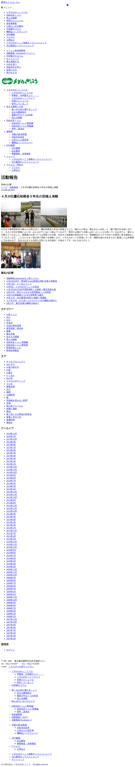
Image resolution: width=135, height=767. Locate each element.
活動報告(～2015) (20, 717)
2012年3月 (11, 522)
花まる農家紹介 (19, 112)
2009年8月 (11, 580)
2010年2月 (11, 567)
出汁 (8, 389)
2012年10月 (11, 511)
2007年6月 (11, 633)
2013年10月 (11, 497)
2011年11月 (11, 530)
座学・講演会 (18, 129)
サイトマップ (12, 59)
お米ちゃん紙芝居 (20, 140)
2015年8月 (11, 445)
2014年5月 (11, 486)
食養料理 (10, 420)
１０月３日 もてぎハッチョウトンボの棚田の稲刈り (31, 300)
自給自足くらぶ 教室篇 (17, 345)
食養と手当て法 (13, 417)
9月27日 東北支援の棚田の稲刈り (22, 303)
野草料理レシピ (13, 348)
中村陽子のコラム (14, 56)
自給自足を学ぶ (13, 67)
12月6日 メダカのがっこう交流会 (22, 287)
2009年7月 (11, 583)
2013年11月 (11, 494)
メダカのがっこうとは (16, 12)
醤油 (8, 411)
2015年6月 (11, 450)
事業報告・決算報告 (21, 154)
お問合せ (10, 40)
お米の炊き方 (12, 367)
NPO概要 (10, 34)
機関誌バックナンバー (16, 32)
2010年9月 (11, 550)
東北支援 (10, 334)
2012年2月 (11, 525)
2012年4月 (11, 519)
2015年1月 (11, 464)
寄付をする (11, 73)
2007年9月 (11, 625)
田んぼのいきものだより (23, 701)
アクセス (10, 37)
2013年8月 (11, 503)
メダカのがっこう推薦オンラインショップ (26, 43)
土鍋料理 (10, 395)
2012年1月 (11, 528)
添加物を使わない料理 (16, 400)
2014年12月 (11, 467)
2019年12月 (11, 434)
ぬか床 (9, 378)
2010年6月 (11, 558)
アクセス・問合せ (14, 165)
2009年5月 (11, 589)
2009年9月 (11, 578)
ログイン (10, 650)
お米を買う (11, 64)
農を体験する (12, 61)
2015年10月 (11, 439)
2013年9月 (11, 500)
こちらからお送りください (21, 666)
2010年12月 (11, 542)
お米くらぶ (11, 314)
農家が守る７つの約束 (22, 115)
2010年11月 (11, 544)
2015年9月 (11, 442)
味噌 (8, 392)
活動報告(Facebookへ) (22, 720)
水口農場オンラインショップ (20, 45)
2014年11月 (11, 470)
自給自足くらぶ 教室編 (22, 123)
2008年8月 (11, 605)
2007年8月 (11, 627)
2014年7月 (11, 481)
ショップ (10, 156)
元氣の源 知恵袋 (19, 134)
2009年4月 (11, 591)
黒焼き (9, 422)
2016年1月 (11, 436)
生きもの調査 (12, 337)
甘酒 (8, 403)
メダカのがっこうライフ (23, 98)
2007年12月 (11, 619)
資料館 (9, 131)
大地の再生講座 (13, 325)
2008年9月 (11, 603)
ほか (8, 317)
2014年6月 (11, 483)
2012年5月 (11, 517)
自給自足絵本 (18, 137)
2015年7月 (11, 447)
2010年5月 (11, 561)
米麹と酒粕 (11, 409)
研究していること (20, 104)
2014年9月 (11, 475)
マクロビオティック (15, 381)
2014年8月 (11, 478)
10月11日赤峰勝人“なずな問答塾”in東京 (25, 295)
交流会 (9, 323)
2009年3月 (11, 594)
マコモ (9, 384)
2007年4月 (11, 639)
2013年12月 (11, 492)
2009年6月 (11, 586)
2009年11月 (11, 572)
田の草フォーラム (14, 406)
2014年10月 (11, 472)
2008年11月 (11, 597)
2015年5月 (11, 453)
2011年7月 (11, 533)
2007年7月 (11, 630)
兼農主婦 (10, 386)
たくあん (10, 375)
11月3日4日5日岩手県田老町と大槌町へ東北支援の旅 (31, 289)
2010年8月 (11, 553)
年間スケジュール (14, 21)
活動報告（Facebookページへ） (21, 53)
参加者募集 (11, 23)
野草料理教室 (12, 350)
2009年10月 (11, 575)
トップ (4, 187)
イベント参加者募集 (15, 50)
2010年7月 (11, 555)
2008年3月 (11, 616)
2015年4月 (11, 456)
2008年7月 (11, 608)
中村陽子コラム (13, 29)
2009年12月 (11, 569)
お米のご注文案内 (14, 26)
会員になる (11, 70)
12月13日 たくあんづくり (19, 284)
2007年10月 (11, 622)
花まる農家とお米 (14, 106)
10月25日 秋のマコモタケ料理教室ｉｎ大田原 (28, 292)
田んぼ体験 (11, 18)
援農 (8, 331)
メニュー (7, 7)
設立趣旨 (16, 151)
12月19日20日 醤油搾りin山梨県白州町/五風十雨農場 (31, 281)
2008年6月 (11, 611)
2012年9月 (11, 514)
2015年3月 (11, 458)
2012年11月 (11, 508)
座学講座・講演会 (14, 328)
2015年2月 (11, 461)
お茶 (8, 370)
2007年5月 (11, 636)
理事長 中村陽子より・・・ (25, 95)
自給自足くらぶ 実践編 (22, 126)
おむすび (10, 364)
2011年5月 (11, 539)
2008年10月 (11, 600)
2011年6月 (11, 536)
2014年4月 (11, 489)
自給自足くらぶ (13, 15)
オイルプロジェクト (15, 361)
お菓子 (9, 373)
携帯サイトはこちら (10, 2)
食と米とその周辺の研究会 (19, 414)
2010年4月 (11, 564)
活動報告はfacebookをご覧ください (22, 278)
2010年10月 (11, 547)
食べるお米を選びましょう (24, 109)
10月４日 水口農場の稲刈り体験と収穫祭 (26, 298)
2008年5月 (11, 614)
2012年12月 (11, 506)
